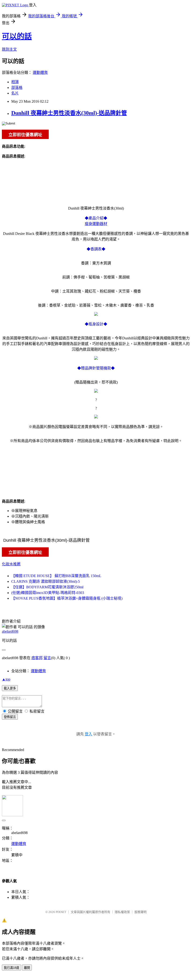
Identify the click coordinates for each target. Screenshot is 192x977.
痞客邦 (37, 658)
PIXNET (61, 912)
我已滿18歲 (11, 967)
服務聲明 (140, 912)
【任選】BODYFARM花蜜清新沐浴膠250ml (47, 587)
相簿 (15, 82)
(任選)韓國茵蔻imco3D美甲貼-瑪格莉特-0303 (47, 593)
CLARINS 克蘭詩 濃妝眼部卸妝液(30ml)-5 (45, 581)
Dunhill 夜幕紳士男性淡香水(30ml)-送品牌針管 (69, 113)
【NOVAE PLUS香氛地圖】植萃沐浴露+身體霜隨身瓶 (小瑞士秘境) (66, 598)
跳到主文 (9, 49)
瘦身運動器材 (96, 224)
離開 (27, 967)
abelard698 (10, 631)
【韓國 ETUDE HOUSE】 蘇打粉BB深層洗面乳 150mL (56, 576)
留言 (47, 658)
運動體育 (40, 73)
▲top (6, 679)
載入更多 (10, 688)
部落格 (16, 88)
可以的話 (17, 36)
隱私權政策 (122, 912)
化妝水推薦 (11, 564)
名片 (15, 93)
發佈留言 (10, 717)
